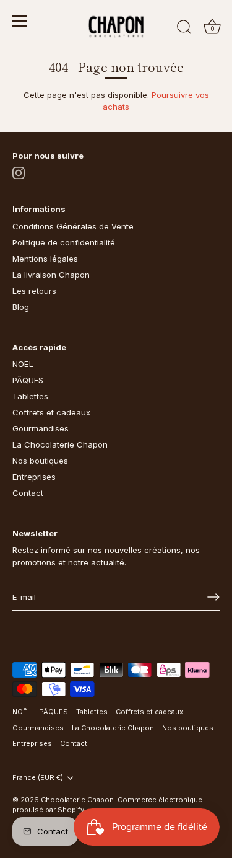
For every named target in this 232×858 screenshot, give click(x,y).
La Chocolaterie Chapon (60, 444)
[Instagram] (18, 172)
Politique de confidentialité (63, 242)
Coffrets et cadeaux (51, 412)
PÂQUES (27, 380)
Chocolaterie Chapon (77, 799)
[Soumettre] (213, 597)
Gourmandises (40, 428)
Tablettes (30, 396)
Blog (20, 307)
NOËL (22, 364)
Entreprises (34, 477)
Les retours (34, 291)
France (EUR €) (37, 778)
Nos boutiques (40, 461)
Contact (27, 493)
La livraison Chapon (51, 275)
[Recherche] (184, 29)
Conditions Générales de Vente (73, 226)
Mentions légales (45, 258)
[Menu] (19, 21)
